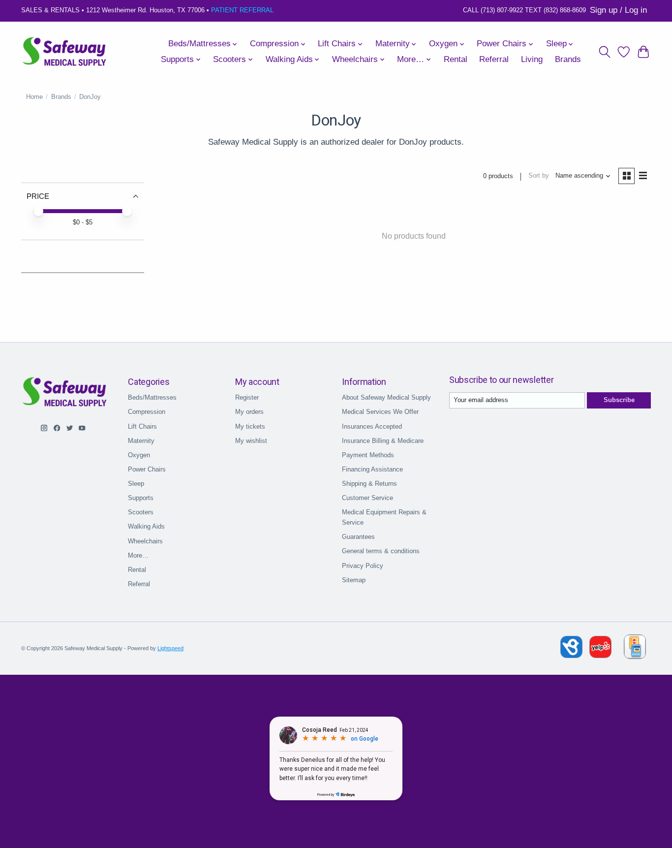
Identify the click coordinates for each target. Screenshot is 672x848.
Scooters (140, 512)
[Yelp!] (600, 655)
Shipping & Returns (369, 483)
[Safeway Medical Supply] (65, 51)
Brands (568, 59)
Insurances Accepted (372, 426)
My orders (249, 411)
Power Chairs (147, 469)
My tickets (250, 426)
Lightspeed (170, 648)
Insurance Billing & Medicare (383, 440)
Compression (146, 411)
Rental (455, 59)
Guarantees (358, 536)
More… (138, 555)
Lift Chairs (142, 426)
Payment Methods (368, 455)
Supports (140, 498)
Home (34, 96)
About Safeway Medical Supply (386, 397)
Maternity (141, 440)
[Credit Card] (635, 648)
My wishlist (251, 440)
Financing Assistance (372, 469)
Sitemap (354, 580)
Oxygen (139, 455)
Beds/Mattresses (152, 397)
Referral (494, 59)
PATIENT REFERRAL (242, 10)
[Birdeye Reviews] (572, 655)
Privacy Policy (362, 565)
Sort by (538, 175)
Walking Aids (146, 526)
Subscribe (619, 400)
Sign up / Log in (618, 10)
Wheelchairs (145, 541)
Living (532, 59)
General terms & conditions (381, 551)
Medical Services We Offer (380, 411)
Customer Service (367, 498)
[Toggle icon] (604, 52)
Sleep (136, 483)
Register (247, 397)
